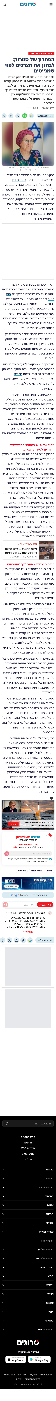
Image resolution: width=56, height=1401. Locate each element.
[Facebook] (10, 115)
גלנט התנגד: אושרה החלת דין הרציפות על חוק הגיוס (21, 551)
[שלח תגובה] (5, 904)
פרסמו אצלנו (46, 1374)
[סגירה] (5, 837)
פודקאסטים (28, 1153)
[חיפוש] (4, 4)
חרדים (18, 374)
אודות (18, 1378)
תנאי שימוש (9, 1374)
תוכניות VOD (28, 1148)
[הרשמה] (6, 853)
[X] (17, 115)
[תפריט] (51, 4)
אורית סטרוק (10, 189)
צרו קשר (33, 1374)
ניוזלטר (28, 1159)
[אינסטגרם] (16, 940)
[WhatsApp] (24, 115)
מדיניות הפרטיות (32, 1378)
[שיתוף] (4, 115)
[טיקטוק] (23, 940)
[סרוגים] (28, 1342)
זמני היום (22, 1374)
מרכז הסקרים (28, 1137)
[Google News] (30, 940)
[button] (51, 798)
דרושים (28, 1142)
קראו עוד (13, 824)
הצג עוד (29, 931)
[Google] (31, 115)
